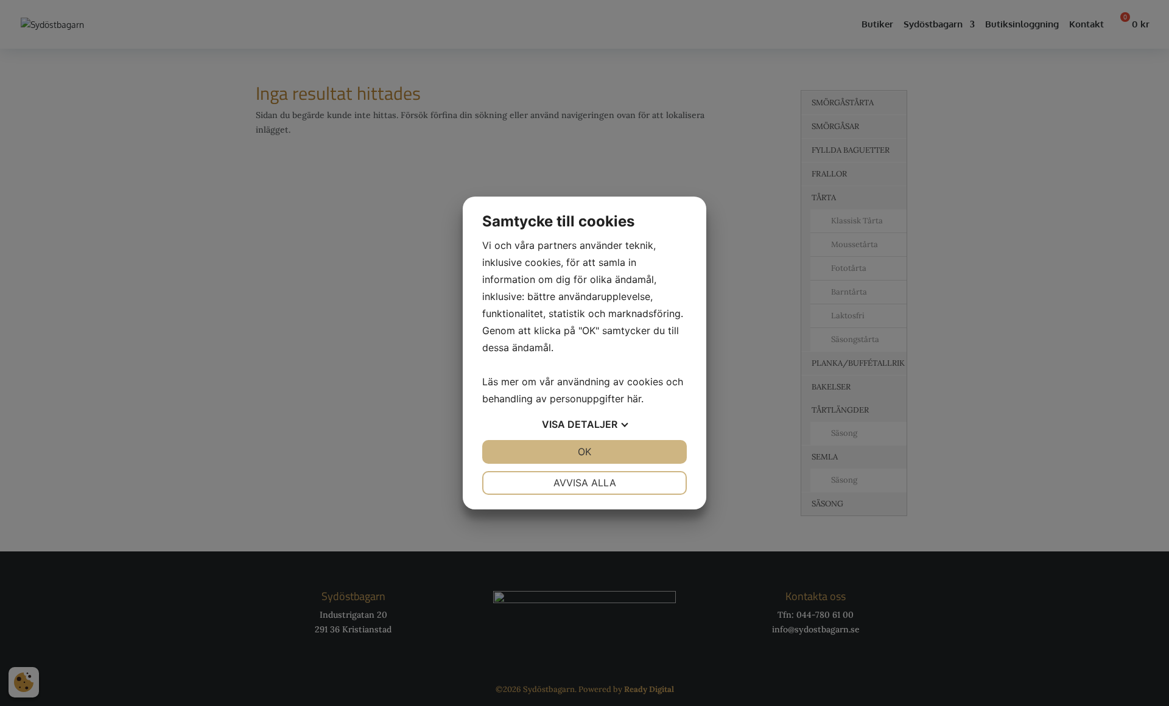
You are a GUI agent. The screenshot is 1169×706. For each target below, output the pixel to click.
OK (584, 452)
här (634, 399)
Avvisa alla (584, 483)
